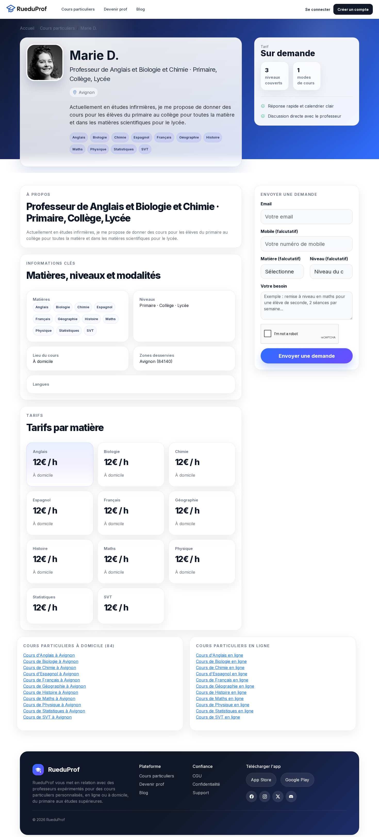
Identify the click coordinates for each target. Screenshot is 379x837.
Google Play (297, 779)
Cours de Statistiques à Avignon (54, 710)
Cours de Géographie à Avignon (54, 686)
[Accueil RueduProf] (28, 9)
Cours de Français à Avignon (51, 679)
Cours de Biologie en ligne (221, 661)
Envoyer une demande (307, 356)
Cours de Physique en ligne (222, 704)
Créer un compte (353, 9)
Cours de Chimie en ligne (220, 667)
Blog (140, 9)
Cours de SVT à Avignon (47, 717)
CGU (197, 775)
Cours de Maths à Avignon (49, 698)
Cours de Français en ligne (222, 679)
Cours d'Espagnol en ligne (221, 673)
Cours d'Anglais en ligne (219, 655)
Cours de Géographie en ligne (225, 686)
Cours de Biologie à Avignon (50, 661)
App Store (261, 779)
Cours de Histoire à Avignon (50, 692)
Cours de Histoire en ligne (221, 692)
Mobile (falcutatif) (279, 231)
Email (266, 203)
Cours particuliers (78, 9)
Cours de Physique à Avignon (52, 704)
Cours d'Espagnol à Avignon (51, 673)
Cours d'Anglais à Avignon (49, 655)
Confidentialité (206, 784)
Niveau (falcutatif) (329, 258)
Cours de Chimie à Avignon (49, 667)
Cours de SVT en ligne (218, 717)
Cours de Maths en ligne (220, 698)
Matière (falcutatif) (281, 258)
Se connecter (317, 9)
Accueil (27, 28)
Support (201, 792)
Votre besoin (274, 286)
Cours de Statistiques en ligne (224, 710)
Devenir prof (115, 9)
